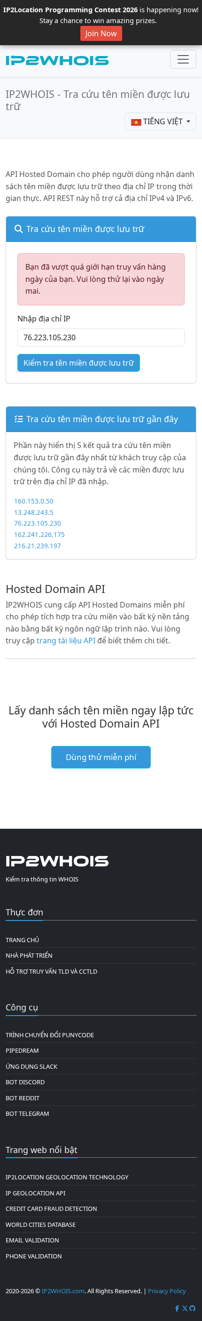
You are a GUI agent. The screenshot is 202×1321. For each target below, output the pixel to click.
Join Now (101, 33)
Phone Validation (34, 1256)
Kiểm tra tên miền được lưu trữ (78, 363)
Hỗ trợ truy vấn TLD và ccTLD (51, 971)
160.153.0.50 (34, 500)
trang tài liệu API (66, 640)
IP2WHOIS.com (63, 1291)
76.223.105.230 (37, 523)
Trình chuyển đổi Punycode (50, 1035)
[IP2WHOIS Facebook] (177, 1308)
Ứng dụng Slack (31, 1066)
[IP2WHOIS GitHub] (192, 1308)
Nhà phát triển (29, 955)
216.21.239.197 (37, 545)
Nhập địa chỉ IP (43, 318)
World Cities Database (41, 1224)
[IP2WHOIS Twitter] (185, 1308)
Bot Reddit (22, 1098)
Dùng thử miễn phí (101, 757)
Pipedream (22, 1050)
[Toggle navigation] (183, 59)
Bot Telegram (27, 1113)
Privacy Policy (167, 1291)
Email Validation (32, 1240)
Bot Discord (25, 1082)
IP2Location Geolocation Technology (67, 1177)
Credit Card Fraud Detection (51, 1208)
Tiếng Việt (163, 121)
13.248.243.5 (34, 512)
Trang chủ (22, 940)
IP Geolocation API (35, 1193)
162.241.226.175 (39, 534)
